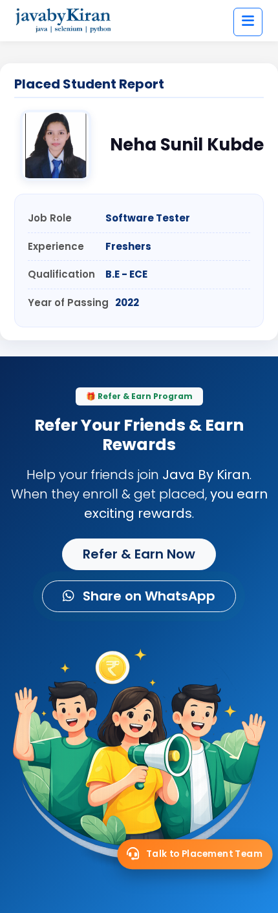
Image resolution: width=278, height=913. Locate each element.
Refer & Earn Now (139, 554)
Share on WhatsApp (147, 596)
